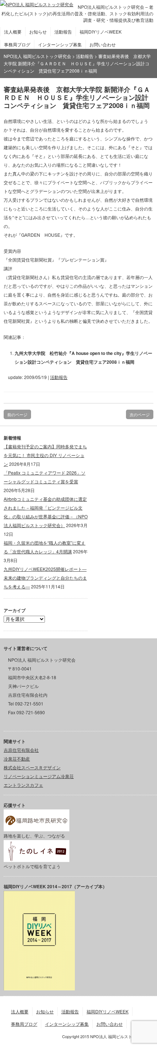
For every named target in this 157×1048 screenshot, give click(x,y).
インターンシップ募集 (60, 44)
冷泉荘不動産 (17, 758)
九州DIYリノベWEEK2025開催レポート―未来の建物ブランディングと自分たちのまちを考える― (45, 577)
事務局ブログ (17, 44)
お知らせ (38, 31)
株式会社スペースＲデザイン (32, 767)
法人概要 (13, 31)
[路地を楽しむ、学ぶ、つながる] (36, 827)
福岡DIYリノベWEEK (101, 31)
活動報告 (63, 31)
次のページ (140, 414)
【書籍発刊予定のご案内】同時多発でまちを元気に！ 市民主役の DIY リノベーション (45, 455)
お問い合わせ (102, 44)
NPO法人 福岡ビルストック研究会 (37, 56)
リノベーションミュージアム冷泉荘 (39, 776)
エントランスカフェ (23, 785)
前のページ (17, 414)
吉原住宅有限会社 (21, 750)
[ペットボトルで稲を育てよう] (36, 857)
